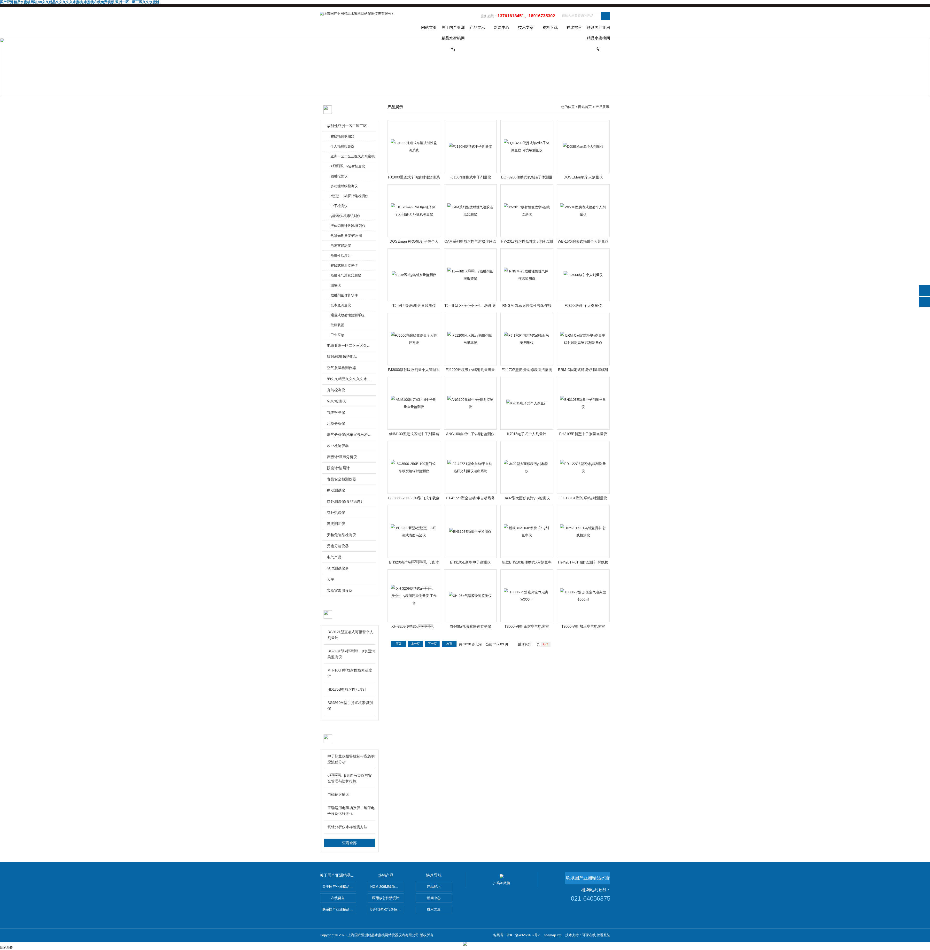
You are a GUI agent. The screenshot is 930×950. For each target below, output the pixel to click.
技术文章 (526, 27)
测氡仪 (336, 285)
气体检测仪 (336, 412)
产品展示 (477, 27)
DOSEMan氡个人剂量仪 (583, 177)
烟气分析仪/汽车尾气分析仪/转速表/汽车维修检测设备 (349, 435)
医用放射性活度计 (385, 898)
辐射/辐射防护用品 (342, 357)
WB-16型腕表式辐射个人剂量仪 (583, 241)
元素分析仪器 (338, 546)
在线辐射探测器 (342, 136)
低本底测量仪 (341, 305)
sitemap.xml (553, 935)
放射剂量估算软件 (344, 295)
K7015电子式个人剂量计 (526, 434)
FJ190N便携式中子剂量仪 (470, 177)
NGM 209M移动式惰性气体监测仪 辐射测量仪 (387, 886)
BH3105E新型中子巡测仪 (470, 562)
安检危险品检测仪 (341, 535)
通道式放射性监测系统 (347, 315)
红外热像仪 (336, 512)
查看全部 (349, 843)
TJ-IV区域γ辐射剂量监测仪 (414, 305)
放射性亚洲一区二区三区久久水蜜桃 (349, 126)
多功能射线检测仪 (344, 186)
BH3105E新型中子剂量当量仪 (583, 434)
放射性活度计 (341, 255)
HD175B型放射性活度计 (346, 689)
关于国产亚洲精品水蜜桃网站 (453, 31)
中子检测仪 (339, 206)
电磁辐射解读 (338, 794)
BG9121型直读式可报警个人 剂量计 (350, 635)
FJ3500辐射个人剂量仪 (583, 305)
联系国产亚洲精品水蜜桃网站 (598, 31)
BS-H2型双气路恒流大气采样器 (387, 909)
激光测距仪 (336, 524)
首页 (398, 643)
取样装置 (337, 325)
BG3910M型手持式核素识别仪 (350, 706)
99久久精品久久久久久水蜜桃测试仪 (349, 379)
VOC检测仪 (336, 401)
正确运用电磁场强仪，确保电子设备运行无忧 (351, 811)
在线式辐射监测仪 (344, 265)
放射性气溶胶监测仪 (346, 275)
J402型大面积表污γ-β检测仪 (527, 498)
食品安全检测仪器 (341, 479)
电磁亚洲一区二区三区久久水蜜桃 (349, 345)
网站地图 (7, 948)
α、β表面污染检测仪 (349, 196)
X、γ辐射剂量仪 (348, 166)
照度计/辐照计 (338, 468)
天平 (330, 579)
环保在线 (589, 935)
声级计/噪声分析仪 (342, 457)
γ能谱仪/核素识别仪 (345, 216)
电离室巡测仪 (341, 245)
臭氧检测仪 (336, 390)
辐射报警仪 (339, 176)
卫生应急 (337, 335)
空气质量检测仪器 (341, 368)
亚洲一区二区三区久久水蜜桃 (353, 156)
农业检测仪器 (338, 446)
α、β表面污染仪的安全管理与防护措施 (349, 778)
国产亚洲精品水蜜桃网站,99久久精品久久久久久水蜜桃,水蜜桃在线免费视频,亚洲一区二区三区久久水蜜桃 (79, 2)
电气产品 (334, 557)
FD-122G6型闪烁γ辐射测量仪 (583, 498)
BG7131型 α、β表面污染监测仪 (351, 654)
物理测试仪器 (338, 568)
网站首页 (429, 27)
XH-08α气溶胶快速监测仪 (470, 626)
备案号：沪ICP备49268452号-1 (517, 935)
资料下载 (550, 27)
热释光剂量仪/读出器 (346, 236)
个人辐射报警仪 (342, 146)
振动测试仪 (336, 490)
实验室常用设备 (339, 590)
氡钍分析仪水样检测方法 (347, 827)
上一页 (415, 643)
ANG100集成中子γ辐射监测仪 (470, 434)
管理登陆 (603, 935)
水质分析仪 (336, 423)
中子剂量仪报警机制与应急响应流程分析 (351, 759)
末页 (449, 643)
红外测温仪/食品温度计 (345, 501)
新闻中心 (501, 27)
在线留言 (574, 27)
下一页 (432, 643)
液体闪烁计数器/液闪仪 (348, 226)
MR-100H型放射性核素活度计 (349, 673)
